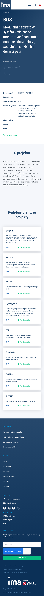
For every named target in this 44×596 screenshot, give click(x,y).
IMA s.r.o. (4, 12)
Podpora (6, 486)
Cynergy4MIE (11, 303)
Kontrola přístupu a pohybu (12, 432)
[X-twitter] (9, 508)
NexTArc (9, 257)
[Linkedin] (13, 508)
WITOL (5, 523)
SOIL (8, 330)
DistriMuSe (10, 352)
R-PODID (9, 396)
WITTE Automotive (9, 516)
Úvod (5, 461)
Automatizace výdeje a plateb (13, 437)
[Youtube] (18, 508)
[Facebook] (4, 508)
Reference (6, 471)
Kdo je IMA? (7, 466)
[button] (30, 5)
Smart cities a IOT (9, 447)
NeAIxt (9, 281)
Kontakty (6, 481)
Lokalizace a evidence (11, 442)
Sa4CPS (9, 374)
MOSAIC (9, 231)
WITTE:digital (7, 520)
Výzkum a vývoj (8, 476)
